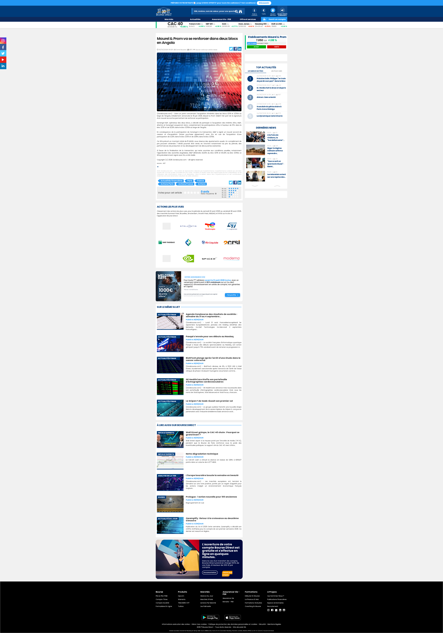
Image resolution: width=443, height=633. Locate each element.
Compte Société (162, 603)
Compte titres (162, 599)
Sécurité (262, 624)
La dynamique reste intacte (270, 116)
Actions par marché (208, 603)
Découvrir (264, 3)
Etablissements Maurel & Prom (267, 37)
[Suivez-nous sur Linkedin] (3, 66)
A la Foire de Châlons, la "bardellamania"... (275, 138)
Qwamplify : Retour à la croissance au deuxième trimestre (212, 519)
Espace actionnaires (275, 603)
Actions (202, 184)
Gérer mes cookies (199, 624)
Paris (189, 180)
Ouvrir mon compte (227, 574)
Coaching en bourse (253, 606)
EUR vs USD (276, 23)
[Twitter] (276, 610)
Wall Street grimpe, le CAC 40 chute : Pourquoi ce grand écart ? (212, 433)
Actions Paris (167, 184)
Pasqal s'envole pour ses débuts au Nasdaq (209, 336)
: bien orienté (266, 97)
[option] (266, 136)
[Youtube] (284, 610)
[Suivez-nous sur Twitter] (3, 54)
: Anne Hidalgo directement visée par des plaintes (269, 110)
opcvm (181, 596)
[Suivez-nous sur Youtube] (3, 60)
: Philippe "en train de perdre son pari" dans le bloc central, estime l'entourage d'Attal (271, 82)
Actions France (185, 184)
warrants (181, 599)
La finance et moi (252, 599)
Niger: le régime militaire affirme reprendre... (275, 151)
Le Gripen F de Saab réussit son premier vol (209, 400)
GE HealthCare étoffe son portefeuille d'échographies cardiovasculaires (206, 380)
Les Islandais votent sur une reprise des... (276, 175)
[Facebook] (272, 610)
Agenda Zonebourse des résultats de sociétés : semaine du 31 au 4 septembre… (211, 315)
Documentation (210, 573)
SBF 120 (209, 23)
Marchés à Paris (206, 599)
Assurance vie (228, 598)
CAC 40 (175, 24)
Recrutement (272, 606)
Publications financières (277, 599)
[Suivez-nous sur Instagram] (3, 41)
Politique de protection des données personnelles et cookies (233, 624)
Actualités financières (172, 180)
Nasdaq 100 (260, 23)
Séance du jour (206, 596)
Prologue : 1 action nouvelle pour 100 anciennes (211, 496)
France (200, 180)
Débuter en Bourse (252, 596)
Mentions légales (274, 624)
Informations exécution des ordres (176, 624)
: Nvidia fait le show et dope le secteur (271, 89)
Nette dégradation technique (202, 453)
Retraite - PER (228, 602)
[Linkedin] (280, 610)
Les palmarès (205, 606)
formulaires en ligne (164, 606)
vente (276, 47)
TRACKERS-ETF (183, 603)
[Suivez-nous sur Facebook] (3, 48)
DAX (224, 23)
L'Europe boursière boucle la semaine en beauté (212, 475)
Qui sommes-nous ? (275, 596)
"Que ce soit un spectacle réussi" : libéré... (275, 164)
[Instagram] (268, 610)
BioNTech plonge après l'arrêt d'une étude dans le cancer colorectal (213, 359)
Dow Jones (244, 23)
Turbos (181, 606)
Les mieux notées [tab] (255, 71)
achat (256, 47)
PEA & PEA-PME (162, 596)
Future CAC (194, 23)
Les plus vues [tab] (276, 71)
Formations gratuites (253, 603)
